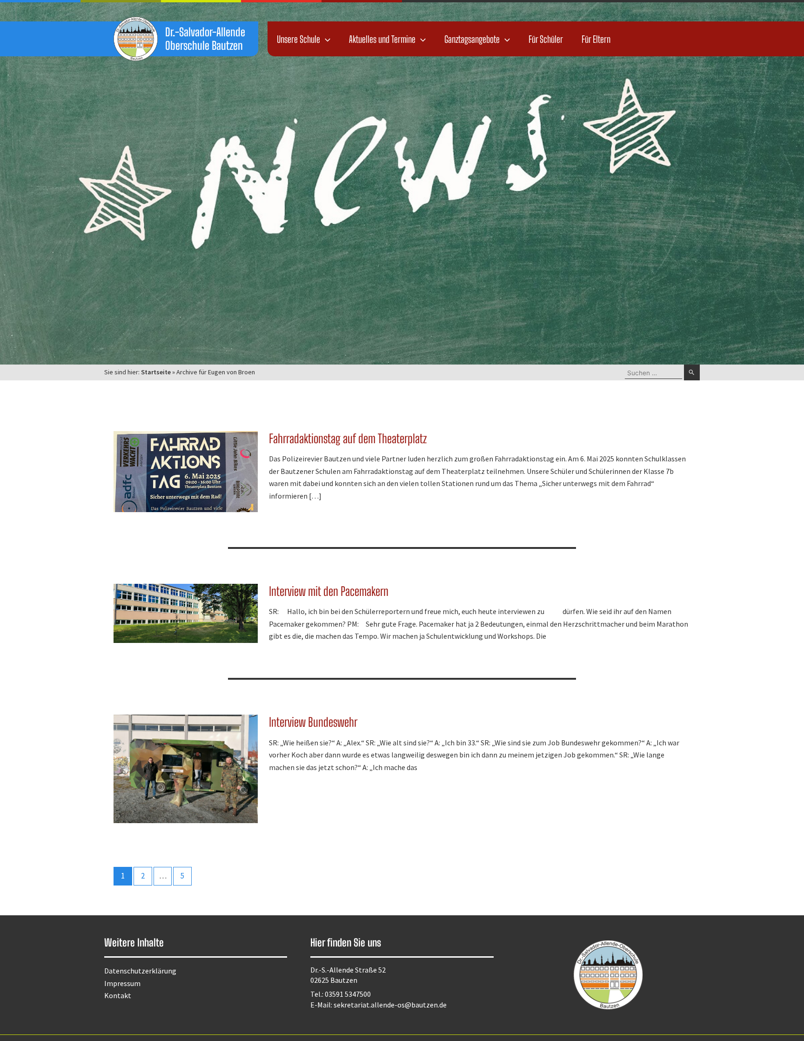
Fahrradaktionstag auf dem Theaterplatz (348, 438)
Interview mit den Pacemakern (329, 591)
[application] (325, 39)
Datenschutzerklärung (140, 970)
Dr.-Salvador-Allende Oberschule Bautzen (205, 38)
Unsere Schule (298, 39)
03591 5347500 (348, 994)
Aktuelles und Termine (382, 39)
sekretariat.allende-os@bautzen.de (390, 1004)
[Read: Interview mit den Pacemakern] (186, 612)
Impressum (122, 983)
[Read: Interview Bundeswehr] (186, 767)
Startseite (156, 372)
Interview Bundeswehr (313, 722)
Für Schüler (546, 39)
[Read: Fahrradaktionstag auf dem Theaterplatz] (186, 470)
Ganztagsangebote (472, 39)
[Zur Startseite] (136, 39)
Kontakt (117, 995)
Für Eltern (596, 39)
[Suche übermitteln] (692, 372)
